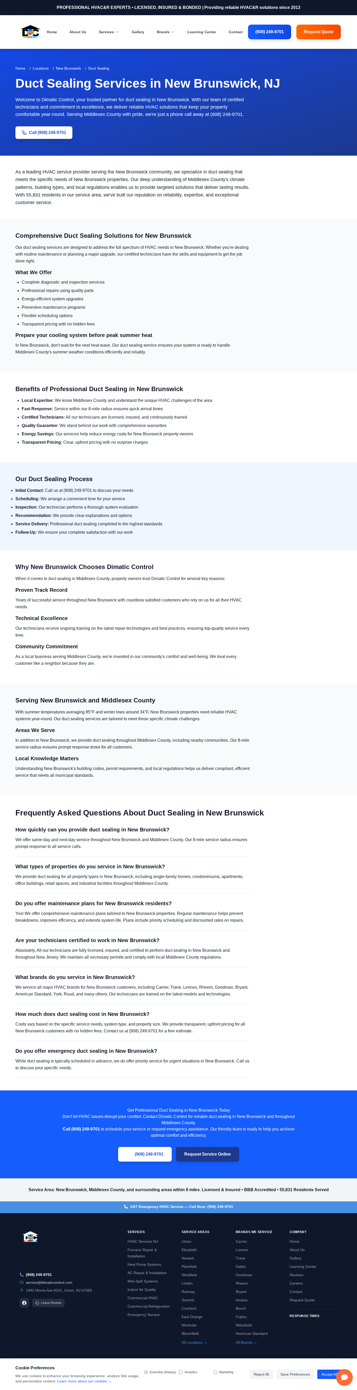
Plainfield (189, 1266)
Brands (163, 32)
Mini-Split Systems (143, 1281)
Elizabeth (189, 1250)
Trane (240, 1258)
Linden (187, 1283)
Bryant (241, 1292)
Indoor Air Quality (142, 1289)
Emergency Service (144, 1315)
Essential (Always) (163, 1372)
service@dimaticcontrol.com (49, 1282)
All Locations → (194, 1342)
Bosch (241, 1308)
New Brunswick (68, 68)
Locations (41, 68)
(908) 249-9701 (269, 32)
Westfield (189, 1275)
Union (186, 1241)
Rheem (242, 1283)
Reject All (261, 1374)
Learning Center (201, 32)
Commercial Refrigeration (149, 1306)
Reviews (296, 1275)
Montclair (189, 1325)
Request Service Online (207, 1154)
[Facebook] (24, 1303)
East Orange (192, 1317)
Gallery (138, 32)
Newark (188, 1258)
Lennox (242, 1250)
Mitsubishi (244, 1325)
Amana (241, 1300)
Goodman (244, 1275)
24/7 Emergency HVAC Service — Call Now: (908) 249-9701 (181, 1207)
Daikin (241, 1266)
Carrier (241, 1241)
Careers (296, 1283)
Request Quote (318, 32)
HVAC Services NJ (143, 1241)
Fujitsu (241, 1317)
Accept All (329, 1374)
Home (52, 32)
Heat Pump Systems (144, 1264)
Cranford (189, 1308)
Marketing (226, 1372)
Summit (188, 1300)
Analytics (191, 1372)
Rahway (188, 1292)
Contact (236, 32)
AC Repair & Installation (147, 1273)
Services (106, 32)
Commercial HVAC (143, 1298)
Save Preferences (295, 1374)
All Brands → (246, 1342)
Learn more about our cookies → (84, 1381)
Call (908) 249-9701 (47, 132)
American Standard (252, 1333)
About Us (78, 32)
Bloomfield (190, 1333)
